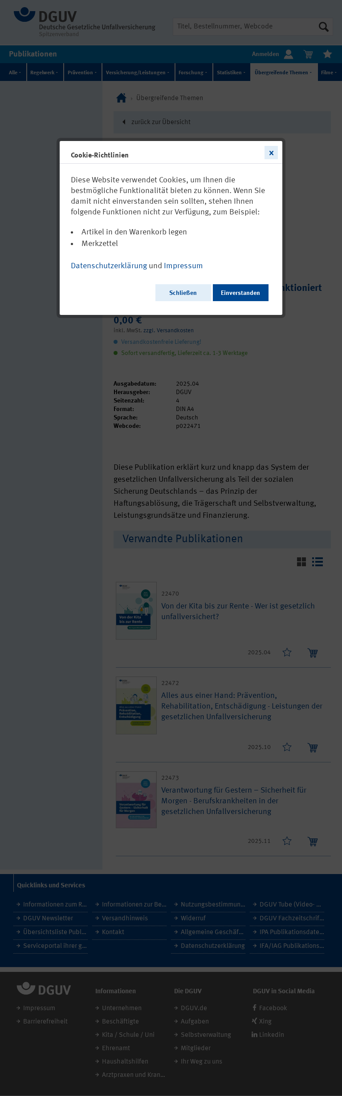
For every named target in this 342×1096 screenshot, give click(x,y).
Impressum (183, 266)
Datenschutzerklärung (109, 266)
